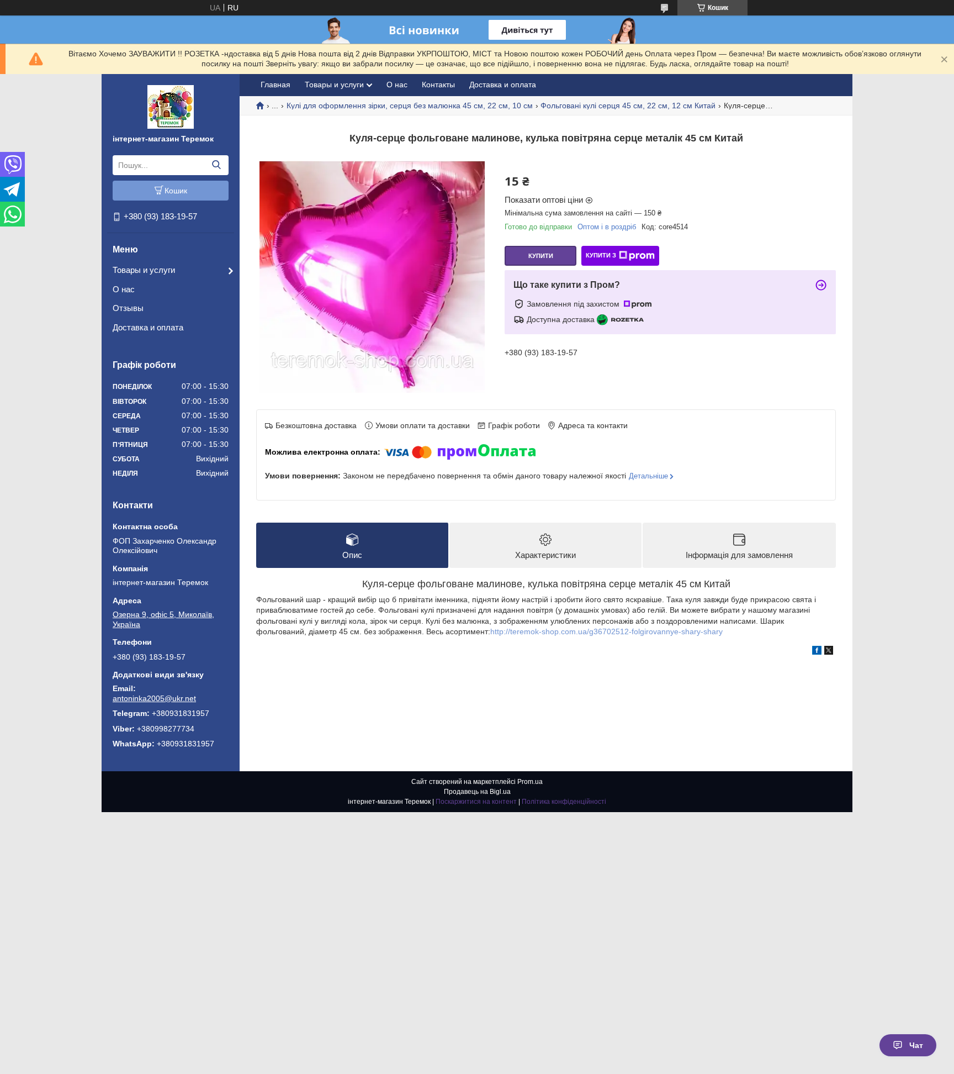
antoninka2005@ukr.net (154, 698)
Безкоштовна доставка (316, 425)
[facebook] (817, 651)
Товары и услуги (144, 270)
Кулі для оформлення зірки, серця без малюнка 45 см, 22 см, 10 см (410, 105)
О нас (124, 289)
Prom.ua (530, 782)
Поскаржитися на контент (476, 802)
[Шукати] (216, 165)
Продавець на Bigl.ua (477, 792)
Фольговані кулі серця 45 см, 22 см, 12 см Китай (628, 105)
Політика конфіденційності (564, 802)
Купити (540, 255)
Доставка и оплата (148, 327)
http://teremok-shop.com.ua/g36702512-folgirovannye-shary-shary (606, 631)
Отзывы (128, 308)
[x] (828, 651)
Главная (275, 84)
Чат (916, 1045)
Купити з (601, 255)
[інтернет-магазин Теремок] (170, 106)
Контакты (438, 84)
